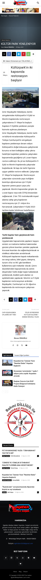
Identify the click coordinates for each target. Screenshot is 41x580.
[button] (3, 3)
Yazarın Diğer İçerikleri (21, 355)
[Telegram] (19, 54)
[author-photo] (20, 335)
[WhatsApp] (28, 54)
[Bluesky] (20, 564)
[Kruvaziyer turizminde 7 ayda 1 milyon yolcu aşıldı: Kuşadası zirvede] (7, 373)
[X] (14, 54)
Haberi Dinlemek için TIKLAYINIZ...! (19, 61)
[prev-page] (3, 391)
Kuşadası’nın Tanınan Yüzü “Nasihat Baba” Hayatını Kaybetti (24, 363)
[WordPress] (28, 558)
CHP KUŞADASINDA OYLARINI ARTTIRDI (9, 314)
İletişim (25, 571)
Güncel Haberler (14, 16)
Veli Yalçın (10, 492)
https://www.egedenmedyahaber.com (20, 341)
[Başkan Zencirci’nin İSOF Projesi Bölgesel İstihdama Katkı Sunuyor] (7, 383)
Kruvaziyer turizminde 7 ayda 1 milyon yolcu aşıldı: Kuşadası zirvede (26, 373)
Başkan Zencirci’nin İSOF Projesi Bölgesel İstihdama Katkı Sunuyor (24, 383)
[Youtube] (27, 345)
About (15, 571)
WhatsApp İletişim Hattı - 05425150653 (22, 539)
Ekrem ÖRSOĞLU (9, 47)
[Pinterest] (23, 54)
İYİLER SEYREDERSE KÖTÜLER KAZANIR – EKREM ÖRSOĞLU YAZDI (30, 315)
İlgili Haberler (7, 355)
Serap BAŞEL (16, 480)
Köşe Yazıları (6, 456)
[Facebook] (9, 54)
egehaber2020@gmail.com (23, 543)
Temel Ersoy (14, 468)
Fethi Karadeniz (15, 456)
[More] (33, 54)
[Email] (4, 54)
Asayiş (4, 492)
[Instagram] (18, 345)
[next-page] (6, 391)
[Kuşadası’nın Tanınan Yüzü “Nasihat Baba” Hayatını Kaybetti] (7, 363)
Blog (20, 571)
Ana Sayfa (4, 16)
